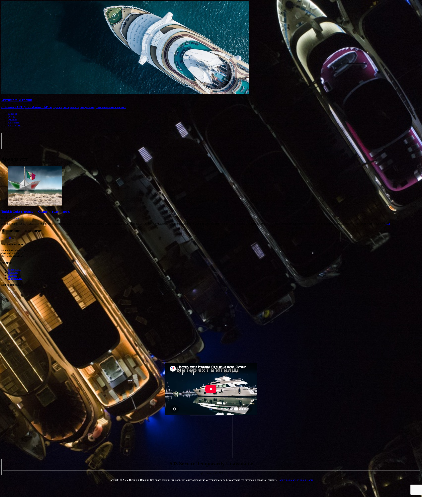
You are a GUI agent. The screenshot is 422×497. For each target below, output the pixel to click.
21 (10, 237)
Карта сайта (14, 125)
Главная (12, 113)
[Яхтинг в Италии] (125, 92)
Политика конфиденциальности (295, 480)
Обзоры (12, 275)
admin (17, 218)
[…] (387, 223)
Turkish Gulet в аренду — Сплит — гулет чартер (36, 211)
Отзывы (12, 119)
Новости (13, 272)
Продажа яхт (15, 278)
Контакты (13, 122)
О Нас (11, 116)
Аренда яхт (14, 269)
